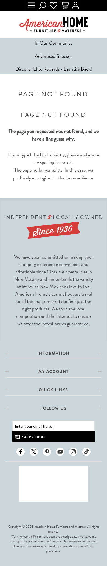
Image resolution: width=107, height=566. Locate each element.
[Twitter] (33, 452)
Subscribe (33, 437)
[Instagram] (73, 452)
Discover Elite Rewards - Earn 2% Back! (53, 69)
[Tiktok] (86, 452)
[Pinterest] (46, 452)
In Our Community (53, 43)
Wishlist (53, 5)
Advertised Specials (53, 56)
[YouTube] (60, 452)
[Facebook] (20, 452)
